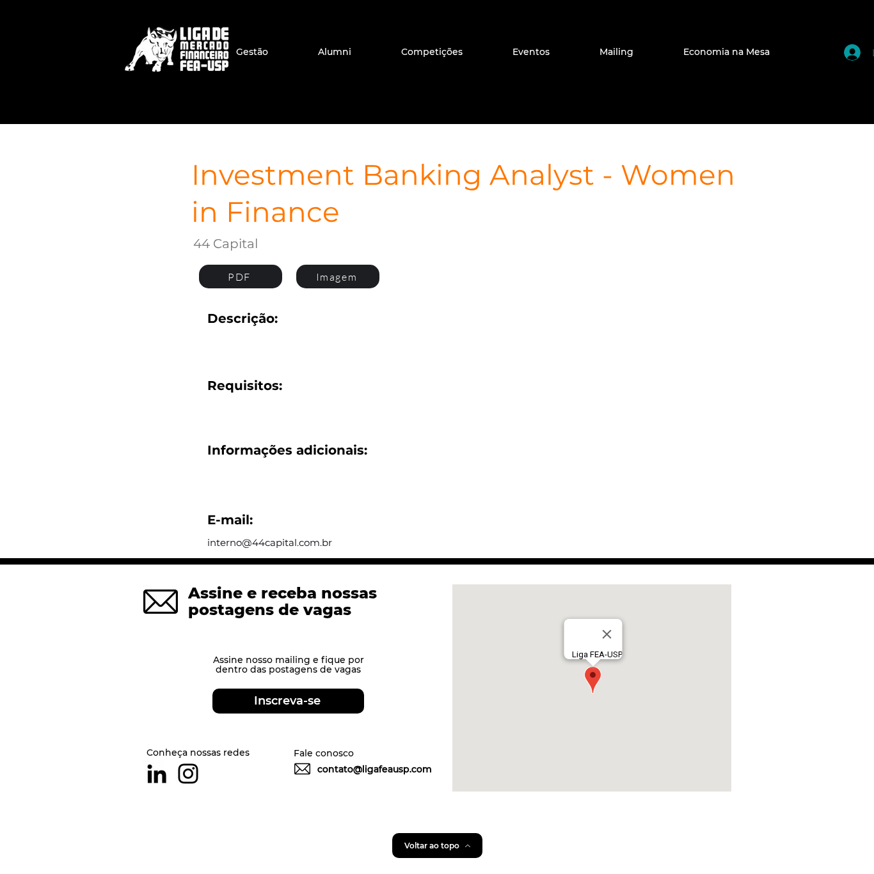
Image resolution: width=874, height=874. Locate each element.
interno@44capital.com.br (269, 542)
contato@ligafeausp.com (374, 769)
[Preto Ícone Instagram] (188, 773)
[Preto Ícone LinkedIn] (156, 773)
